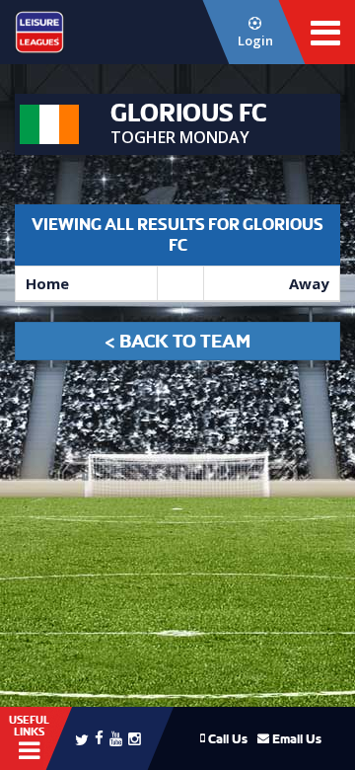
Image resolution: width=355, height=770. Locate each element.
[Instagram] (134, 738)
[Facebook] (99, 736)
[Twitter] (82, 738)
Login (255, 40)
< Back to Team (177, 341)
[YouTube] (115, 738)
